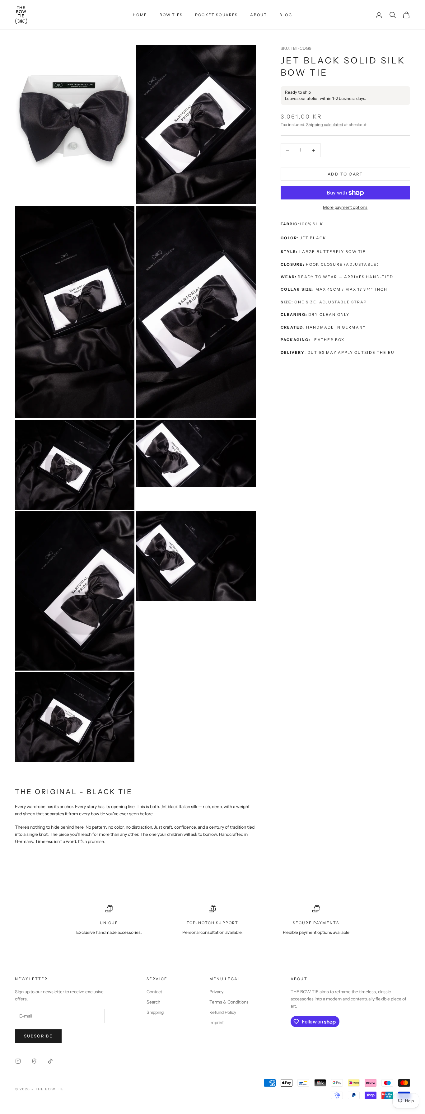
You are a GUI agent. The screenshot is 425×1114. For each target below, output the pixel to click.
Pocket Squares (216, 14)
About (258, 14)
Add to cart (345, 173)
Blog (285, 14)
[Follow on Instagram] (18, 1061)
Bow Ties (171, 14)
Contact (154, 992)
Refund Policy (222, 1012)
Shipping (155, 1012)
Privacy (216, 992)
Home (140, 14)
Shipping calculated (324, 124)
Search (153, 1002)
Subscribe (38, 1035)
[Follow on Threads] (34, 1061)
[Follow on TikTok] (50, 1061)
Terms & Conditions (229, 1002)
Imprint (216, 1022)
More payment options (345, 207)
